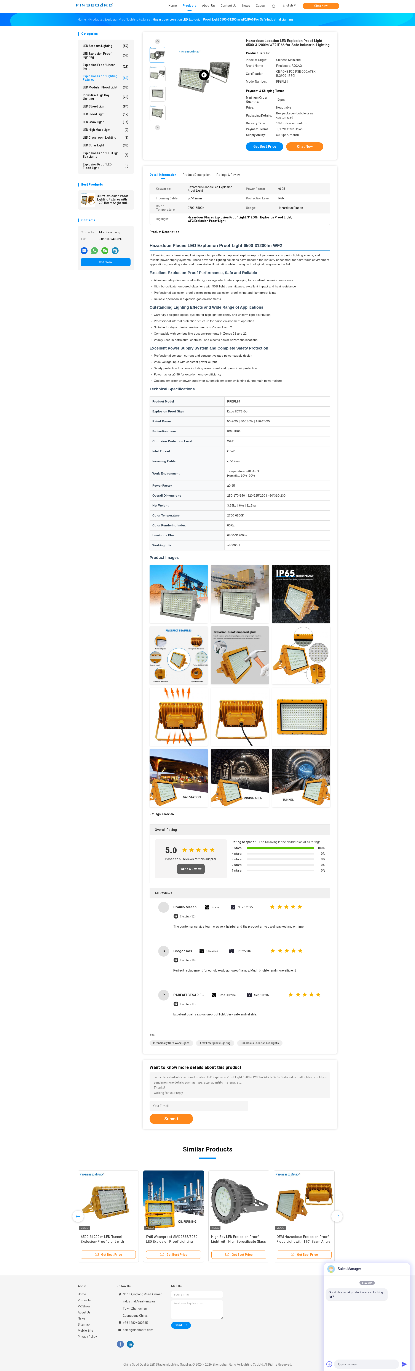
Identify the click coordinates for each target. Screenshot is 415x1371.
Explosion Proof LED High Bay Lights (105, 154)
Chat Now (321, 6)
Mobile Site (85, 1330)
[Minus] (404, 1269)
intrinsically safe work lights (171, 1043)
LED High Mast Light (105, 129)
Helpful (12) (188, 916)
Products (84, 1300)
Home (82, 1294)
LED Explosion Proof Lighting (105, 55)
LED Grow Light (105, 122)
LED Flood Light (105, 114)
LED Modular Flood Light (105, 87)
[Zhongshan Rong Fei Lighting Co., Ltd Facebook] (120, 1344)
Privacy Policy (87, 1336)
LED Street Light (105, 106)
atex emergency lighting (215, 1043)
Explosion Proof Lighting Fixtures (105, 77)
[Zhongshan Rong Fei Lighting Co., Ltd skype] (115, 250)
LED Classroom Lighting (105, 137)
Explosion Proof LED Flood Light (105, 166)
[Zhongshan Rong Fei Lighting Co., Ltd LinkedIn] (130, 1344)
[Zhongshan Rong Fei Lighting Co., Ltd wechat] (104, 250)
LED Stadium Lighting (105, 46)
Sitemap (84, 1324)
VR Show (84, 1306)
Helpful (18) (188, 960)
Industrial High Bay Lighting (105, 96)
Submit (171, 1118)
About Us (84, 1312)
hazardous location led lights (260, 1043)
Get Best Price (264, 146)
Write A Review (190, 869)
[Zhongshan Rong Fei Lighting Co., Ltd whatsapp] (94, 250)
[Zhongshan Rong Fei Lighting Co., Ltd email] (84, 250)
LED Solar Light (105, 145)
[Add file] (329, 1364)
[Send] (404, 1364)
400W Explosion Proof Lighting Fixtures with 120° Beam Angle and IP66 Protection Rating (113, 199)
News (82, 1318)
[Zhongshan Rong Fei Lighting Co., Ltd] (95, 6)
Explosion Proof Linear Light (105, 66)
